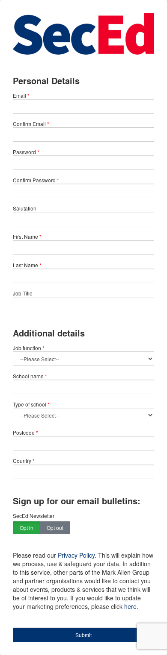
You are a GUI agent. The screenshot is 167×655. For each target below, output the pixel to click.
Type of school (31, 404)
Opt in (26, 527)
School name (30, 376)
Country (24, 460)
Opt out (55, 527)
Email (19, 95)
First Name (25, 236)
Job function (29, 347)
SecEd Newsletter (33, 515)
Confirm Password (34, 180)
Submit (83, 634)
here (130, 606)
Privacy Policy (76, 555)
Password (24, 151)
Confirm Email (29, 123)
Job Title (23, 293)
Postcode (25, 432)
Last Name (25, 265)
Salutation (24, 208)
